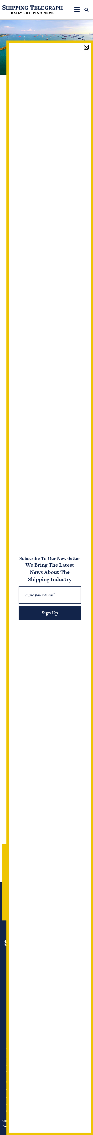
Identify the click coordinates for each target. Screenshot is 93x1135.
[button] (86, 10)
